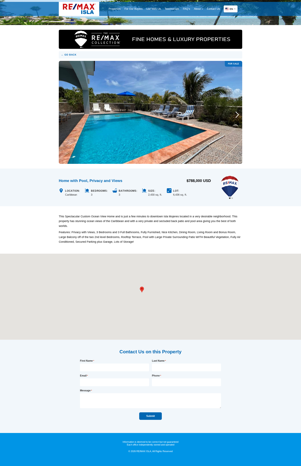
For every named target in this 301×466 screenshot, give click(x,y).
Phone (156, 375)
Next (237, 114)
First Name (87, 360)
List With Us (153, 8)
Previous (64, 114)
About (197, 8)
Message (86, 390)
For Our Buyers (133, 8)
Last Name (159, 360)
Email (84, 375)
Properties (115, 8)
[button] (142, 289)
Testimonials (172, 8)
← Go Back (69, 55)
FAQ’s (186, 8)
